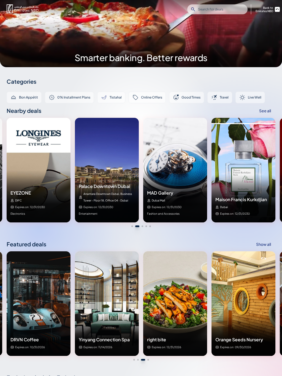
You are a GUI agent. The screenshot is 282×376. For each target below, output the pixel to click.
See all (265, 110)
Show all (263, 244)
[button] (23, 8)
